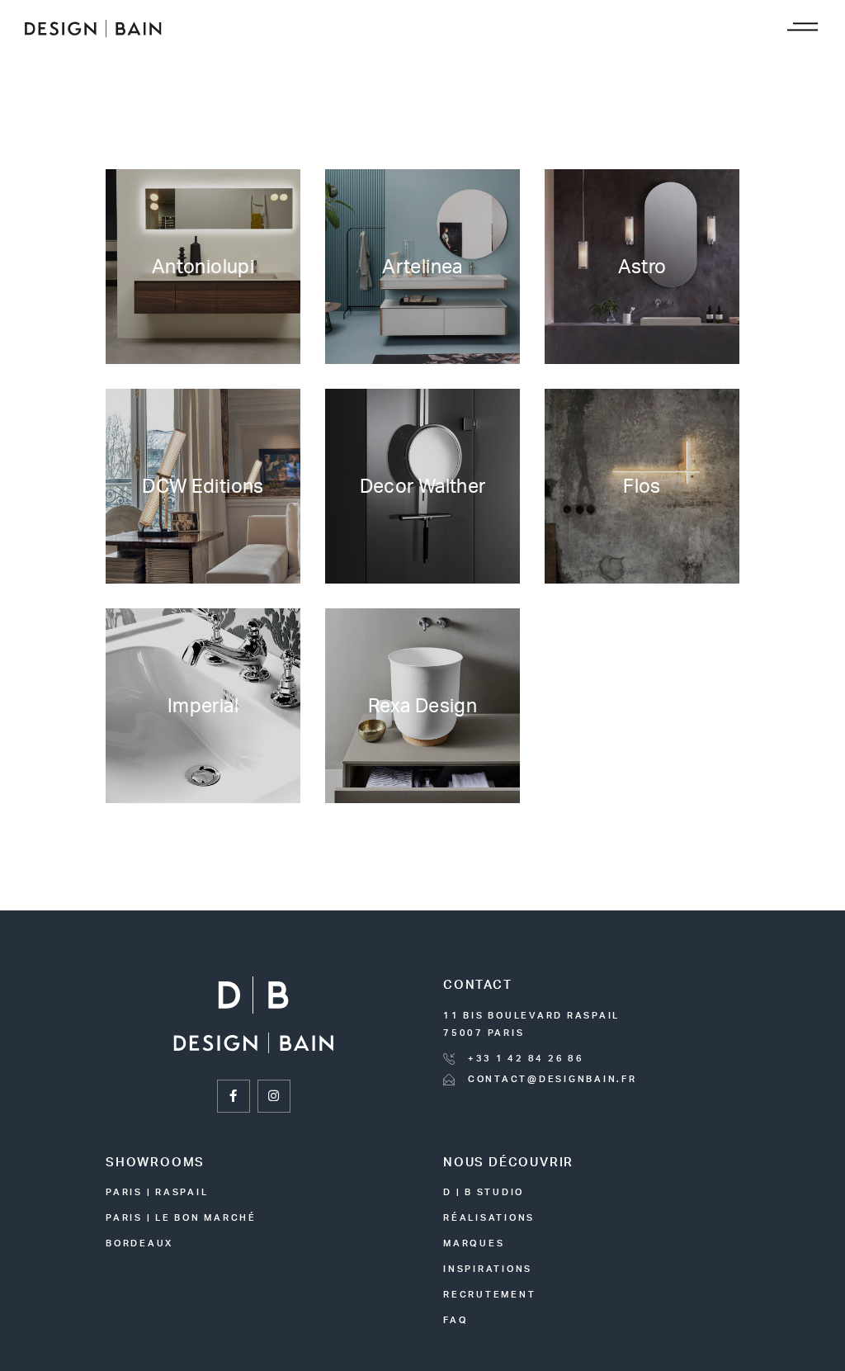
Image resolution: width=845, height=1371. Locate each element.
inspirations (487, 1269)
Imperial (203, 706)
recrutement (489, 1294)
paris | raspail (157, 1192)
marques (473, 1243)
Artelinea (422, 267)
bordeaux (139, 1243)
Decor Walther (423, 486)
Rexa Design (422, 706)
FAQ (455, 1320)
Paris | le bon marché (181, 1217)
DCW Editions (203, 486)
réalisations (489, 1217)
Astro (642, 267)
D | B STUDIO (483, 1192)
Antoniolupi (203, 267)
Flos (642, 486)
